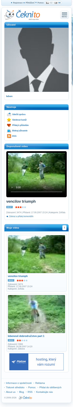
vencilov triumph (18, 276)
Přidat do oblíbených (50, 387)
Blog (21, 392)
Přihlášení (30, 3)
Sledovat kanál (19, 120)
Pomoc (41, 3)
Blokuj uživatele (20, 131)
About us (10, 392)
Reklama (40, 383)
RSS (14, 136)
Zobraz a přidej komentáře (21, 216)
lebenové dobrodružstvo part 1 (26, 336)
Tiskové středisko (15, 387)
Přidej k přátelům (20, 125)
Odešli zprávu (18, 114)
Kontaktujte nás (44, 392)
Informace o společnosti (19, 383)
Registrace (18, 3)
